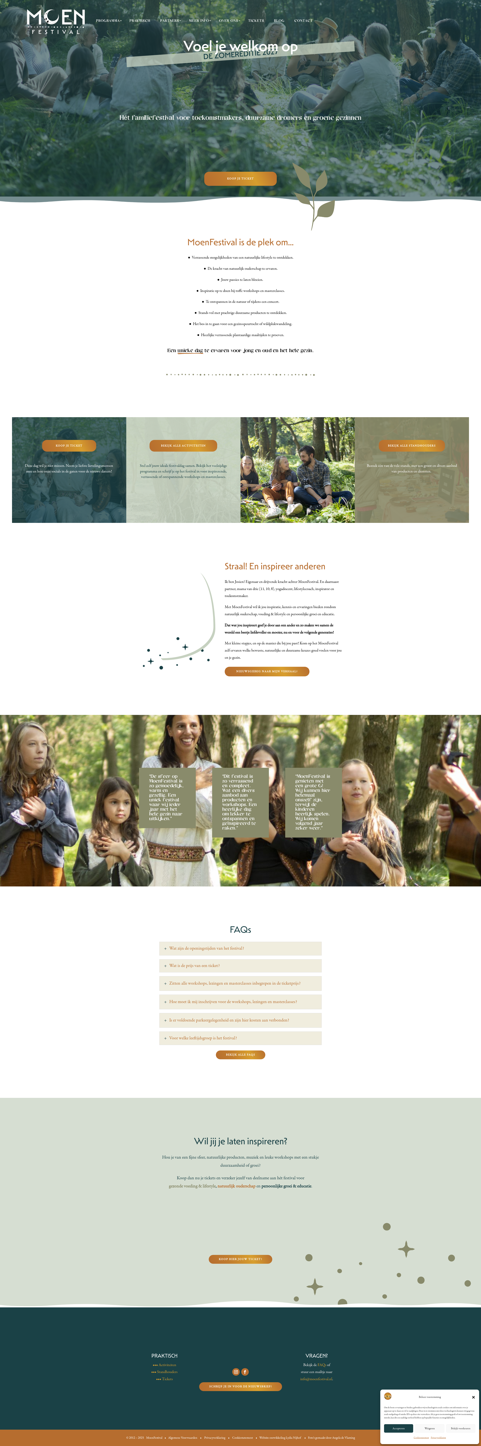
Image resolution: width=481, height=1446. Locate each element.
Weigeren (430, 1428)
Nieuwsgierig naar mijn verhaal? (267, 671)
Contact (303, 20)
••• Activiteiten (164, 1365)
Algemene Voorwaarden (182, 1438)
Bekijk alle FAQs (240, 1055)
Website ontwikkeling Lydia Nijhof (280, 1438)
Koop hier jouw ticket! (240, 1259)
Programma (108, 20)
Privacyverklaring (438, 1437)
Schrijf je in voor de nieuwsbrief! (240, 1386)
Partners (169, 20)
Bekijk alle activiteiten (183, 446)
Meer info (199, 20)
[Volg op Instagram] (236, 1372)
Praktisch (140, 20)
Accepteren (399, 1428)
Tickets (256, 20)
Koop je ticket (240, 179)
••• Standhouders (164, 1372)
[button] (473, 1397)
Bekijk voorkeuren (460, 1428)
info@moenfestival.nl (316, 1379)
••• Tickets (164, 1379)
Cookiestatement (421, 1437)
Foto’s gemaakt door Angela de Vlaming (331, 1438)
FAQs (322, 1365)
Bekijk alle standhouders (412, 446)
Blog (279, 20)
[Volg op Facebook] (245, 1372)
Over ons (228, 20)
